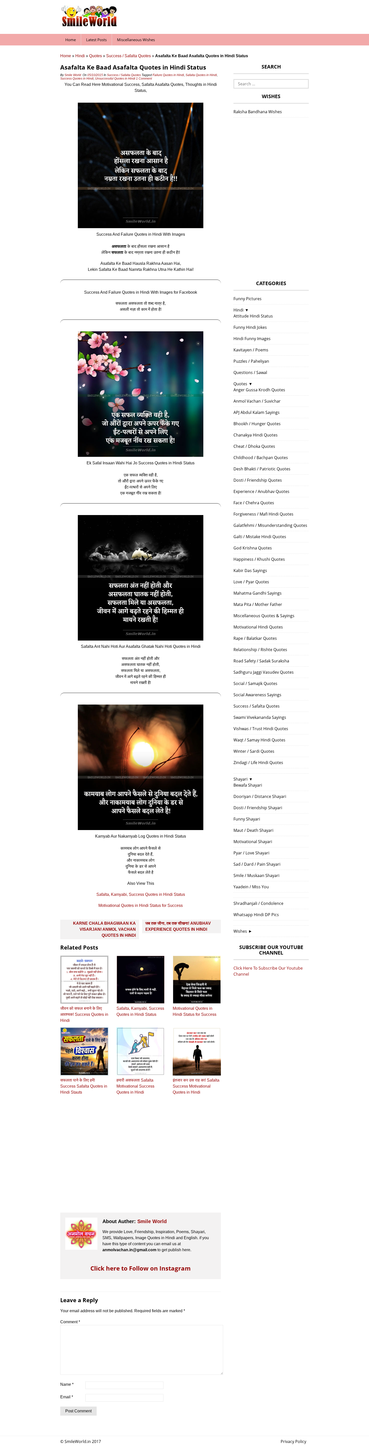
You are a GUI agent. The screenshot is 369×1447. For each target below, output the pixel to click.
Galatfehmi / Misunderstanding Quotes (270, 525)
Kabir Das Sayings (250, 570)
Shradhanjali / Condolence (258, 903)
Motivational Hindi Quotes (258, 627)
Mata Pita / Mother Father (257, 604)
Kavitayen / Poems (250, 350)
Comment (70, 1322)
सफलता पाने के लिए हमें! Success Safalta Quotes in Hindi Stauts (83, 1086)
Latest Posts (96, 39)
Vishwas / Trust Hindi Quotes (260, 728)
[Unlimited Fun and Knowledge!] (89, 25)
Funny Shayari (246, 819)
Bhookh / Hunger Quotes (257, 423)
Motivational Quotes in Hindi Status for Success (140, 905)
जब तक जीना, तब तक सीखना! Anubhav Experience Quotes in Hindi (178, 926)
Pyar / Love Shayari (251, 853)
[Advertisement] (140, 1158)
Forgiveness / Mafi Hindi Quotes (263, 514)
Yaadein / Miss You (251, 887)
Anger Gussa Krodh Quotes (259, 390)
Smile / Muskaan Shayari (256, 875)
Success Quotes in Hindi (77, 78)
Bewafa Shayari (247, 785)
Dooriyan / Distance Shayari (259, 796)
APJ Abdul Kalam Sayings (256, 412)
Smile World (73, 75)
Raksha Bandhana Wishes (257, 111)
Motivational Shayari (252, 841)
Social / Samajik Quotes (255, 683)
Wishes (240, 931)
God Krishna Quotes (252, 548)
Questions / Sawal (250, 372)
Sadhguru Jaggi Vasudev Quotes (263, 672)
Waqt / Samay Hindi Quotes (259, 740)
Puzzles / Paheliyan (251, 361)
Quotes (95, 56)
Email (66, 1397)
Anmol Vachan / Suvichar (257, 401)
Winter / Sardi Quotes (253, 751)
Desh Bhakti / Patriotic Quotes (261, 469)
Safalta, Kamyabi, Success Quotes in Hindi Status (140, 894)
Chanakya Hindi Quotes (255, 435)
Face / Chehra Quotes (253, 503)
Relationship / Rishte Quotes (260, 649)
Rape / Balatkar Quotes (255, 638)
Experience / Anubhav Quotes (261, 491)
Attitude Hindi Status (253, 316)
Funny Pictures (247, 298)
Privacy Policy (293, 1441)
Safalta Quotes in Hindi (201, 75)
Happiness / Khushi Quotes (259, 559)
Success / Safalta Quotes (128, 56)
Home (70, 39)
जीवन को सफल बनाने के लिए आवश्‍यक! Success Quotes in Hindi (84, 1014)
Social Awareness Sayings (257, 695)
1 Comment (144, 78)
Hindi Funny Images (252, 338)
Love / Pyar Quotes (251, 582)
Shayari (240, 779)
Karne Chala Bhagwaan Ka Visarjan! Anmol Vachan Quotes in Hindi (104, 929)
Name (67, 1384)
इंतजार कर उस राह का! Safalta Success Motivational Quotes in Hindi (196, 1086)
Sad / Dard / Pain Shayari (256, 864)
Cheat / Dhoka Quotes (254, 446)
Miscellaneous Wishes (136, 39)
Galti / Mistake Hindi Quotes (259, 536)
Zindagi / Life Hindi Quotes (258, 762)
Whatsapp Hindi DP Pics (256, 914)
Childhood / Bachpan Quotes (260, 457)
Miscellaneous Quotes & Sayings (263, 615)
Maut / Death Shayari (253, 830)
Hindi (80, 56)
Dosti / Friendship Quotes (257, 480)
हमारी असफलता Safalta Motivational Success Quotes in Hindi (135, 1086)
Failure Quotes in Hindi (168, 75)
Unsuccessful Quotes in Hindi (115, 78)
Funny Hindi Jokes (250, 327)
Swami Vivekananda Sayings (259, 717)
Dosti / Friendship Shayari (257, 807)
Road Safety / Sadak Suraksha (261, 661)
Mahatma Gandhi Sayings (257, 593)
